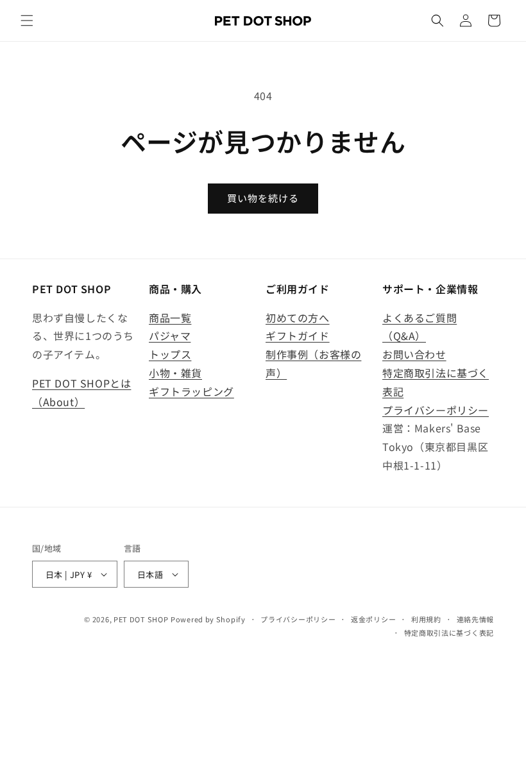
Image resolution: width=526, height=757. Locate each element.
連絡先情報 (476, 619)
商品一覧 (170, 317)
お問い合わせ (414, 354)
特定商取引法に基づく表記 (449, 632)
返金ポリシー (373, 619)
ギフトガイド (298, 335)
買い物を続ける (263, 198)
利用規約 (426, 619)
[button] (27, 20)
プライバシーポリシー (435, 410)
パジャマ (170, 335)
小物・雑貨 (175, 372)
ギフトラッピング (191, 391)
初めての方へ (298, 317)
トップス (170, 354)
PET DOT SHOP (141, 619)
